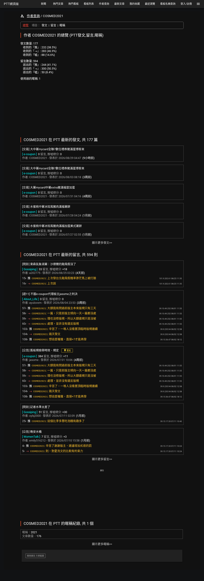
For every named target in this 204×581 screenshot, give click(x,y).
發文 (44, 25)
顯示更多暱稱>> (102, 544)
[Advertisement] (102, 494)
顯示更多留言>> (102, 459)
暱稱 (62, 25)
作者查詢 (33, 16)
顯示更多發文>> (102, 242)
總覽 (26, 25)
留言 (53, 25)
